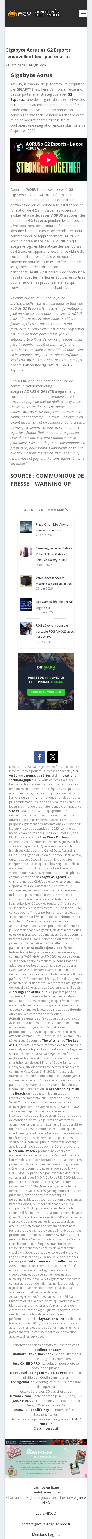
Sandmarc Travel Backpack (32, 1354)
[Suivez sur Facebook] (39, 757)
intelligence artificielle (47, 1261)
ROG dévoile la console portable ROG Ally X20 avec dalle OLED (55, 631)
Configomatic (21, 1382)
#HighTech (37, 65)
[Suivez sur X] (52, 757)
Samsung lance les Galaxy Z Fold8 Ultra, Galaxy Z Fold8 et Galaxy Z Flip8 (54, 554)
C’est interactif (46, 1428)
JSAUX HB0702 (22, 1401)
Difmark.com (20, 1396)
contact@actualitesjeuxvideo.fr (46, 1524)
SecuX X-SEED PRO (26, 1363)
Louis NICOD (46, 1513)
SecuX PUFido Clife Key (31, 1410)
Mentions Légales (46, 1534)
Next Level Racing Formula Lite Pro (38, 1373)
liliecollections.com (46, 1350)
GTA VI (14, 811)
